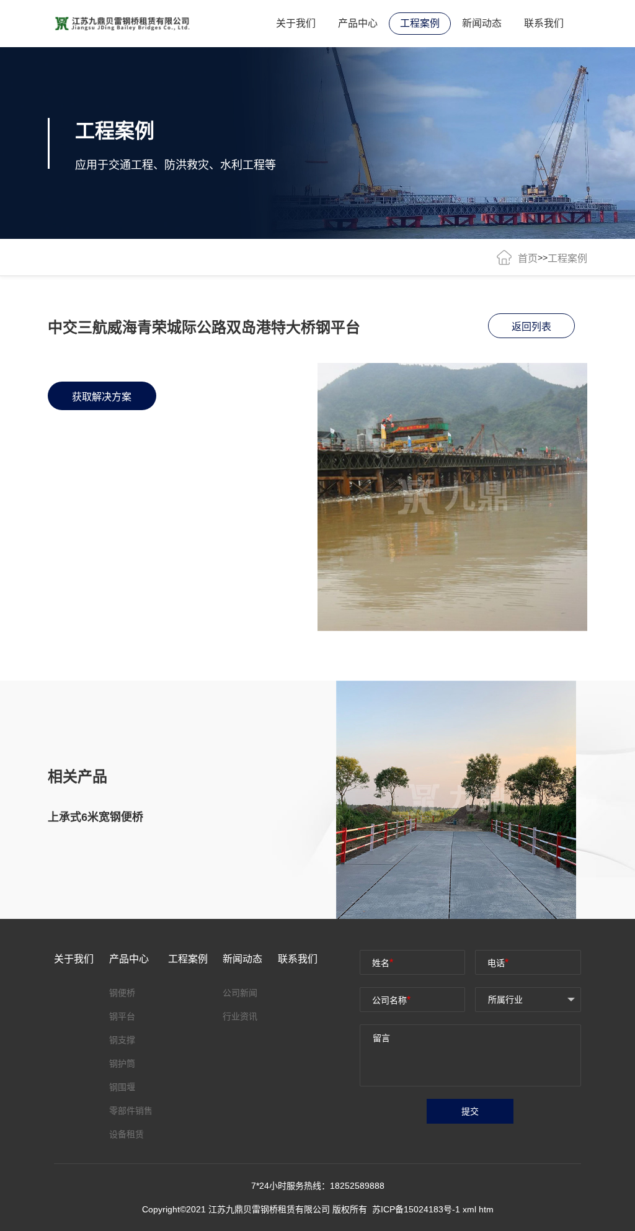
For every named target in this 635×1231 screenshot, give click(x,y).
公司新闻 (240, 993)
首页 (528, 258)
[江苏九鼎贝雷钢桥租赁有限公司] (122, 23)
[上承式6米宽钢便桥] (461, 800)
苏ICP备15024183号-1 (417, 1209)
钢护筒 (122, 1063)
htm (486, 1209)
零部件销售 (131, 1111)
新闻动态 (482, 23)
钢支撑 (122, 1040)
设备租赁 (126, 1134)
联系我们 (544, 23)
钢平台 (122, 1016)
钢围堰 (122, 1087)
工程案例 (420, 23)
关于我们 (296, 23)
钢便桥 (122, 993)
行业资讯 (240, 1016)
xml (469, 1209)
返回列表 (531, 326)
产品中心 (358, 23)
